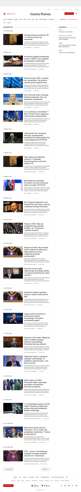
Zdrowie (60, 50)
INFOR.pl (22, 480)
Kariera (37, 477)
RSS (66, 477)
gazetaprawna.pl (34, 480)
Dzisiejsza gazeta (10, 14)
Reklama (25, 477)
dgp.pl (49, 9)
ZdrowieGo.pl (41, 480)
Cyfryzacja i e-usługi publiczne (65, 35)
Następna (45, 469)
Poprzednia (9, 469)
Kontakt (15, 477)
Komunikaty (31, 477)
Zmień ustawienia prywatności (57, 477)
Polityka (60, 29)
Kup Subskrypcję (69, 13)
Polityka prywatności (45, 477)
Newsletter (47, 480)
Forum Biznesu (56, 480)
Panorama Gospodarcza (65, 480)
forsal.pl (63, 9)
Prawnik (60, 43)
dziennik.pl (56, 9)
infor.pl (70, 9)
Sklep (76, 9)
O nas (20, 477)
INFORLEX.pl (28, 480)
